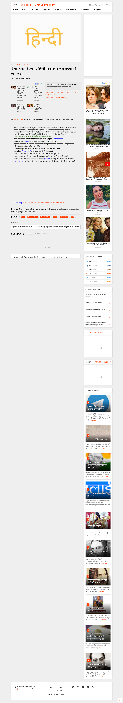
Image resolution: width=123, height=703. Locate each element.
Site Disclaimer (60, 694)
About (60, 687)
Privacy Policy (51, 694)
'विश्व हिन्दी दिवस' (18, 119)
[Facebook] (90, 4)
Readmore (93, 420)
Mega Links (46, 9)
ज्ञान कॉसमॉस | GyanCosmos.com (38, 4)
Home (16, 9)
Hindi (18, 64)
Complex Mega (71, 9)
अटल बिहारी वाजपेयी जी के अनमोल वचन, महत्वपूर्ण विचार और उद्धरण (97, 465)
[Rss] (102, 4)
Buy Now (98, 9)
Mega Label (59, 9)
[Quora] (96, 4)
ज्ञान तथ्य (26, 64)
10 (89, 661)
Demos (24, 9)
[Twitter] (99, 4)
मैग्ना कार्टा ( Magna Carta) (97, 439)
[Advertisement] (46, 185)
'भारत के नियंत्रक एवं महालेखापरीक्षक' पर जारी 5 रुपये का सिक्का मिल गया (96, 636)
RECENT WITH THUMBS (94, 333)
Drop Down (34, 9)
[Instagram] (93, 4)
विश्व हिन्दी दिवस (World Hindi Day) (56, 98)
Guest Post (60, 691)
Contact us (51, 691)
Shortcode (85, 9)
